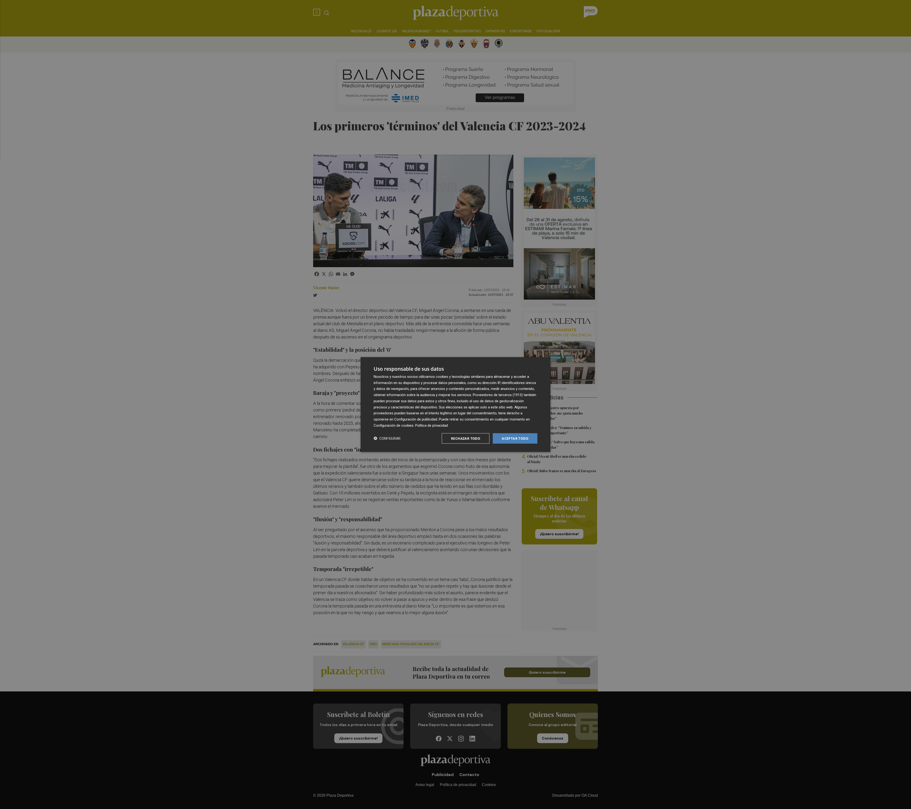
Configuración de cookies (394, 425)
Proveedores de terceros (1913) (498, 395)
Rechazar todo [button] (465, 438)
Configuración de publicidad (415, 419)
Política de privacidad (431, 425)
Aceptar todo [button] (515, 438)
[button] (387, 438)
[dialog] (455, 404)
